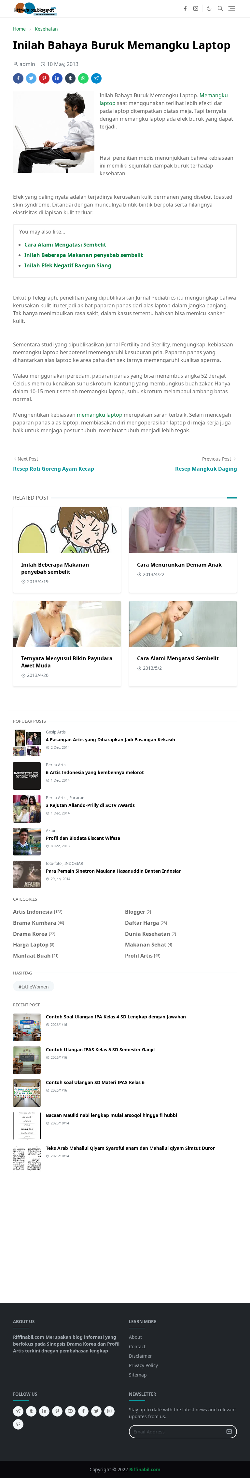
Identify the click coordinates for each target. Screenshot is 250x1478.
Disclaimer (140, 1356)
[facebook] (185, 8)
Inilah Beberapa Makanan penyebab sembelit (83, 255)
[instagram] (195, 8)
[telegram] (18, 1411)
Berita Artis (56, 765)
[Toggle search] (220, 8)
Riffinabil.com (144, 1469)
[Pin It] (44, 78)
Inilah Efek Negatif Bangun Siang (67, 265)
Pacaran (76, 797)
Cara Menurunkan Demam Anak (179, 564)
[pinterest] (57, 1411)
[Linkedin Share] (57, 78)
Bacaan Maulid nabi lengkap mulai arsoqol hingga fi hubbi (111, 1115)
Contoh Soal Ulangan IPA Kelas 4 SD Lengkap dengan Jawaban (116, 1017)
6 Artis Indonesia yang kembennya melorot (95, 772)
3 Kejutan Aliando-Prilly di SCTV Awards (90, 805)
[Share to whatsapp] (83, 78)
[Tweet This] (31, 78)
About (135, 1337)
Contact (137, 1346)
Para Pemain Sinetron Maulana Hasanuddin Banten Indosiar (113, 871)
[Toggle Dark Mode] (209, 8)
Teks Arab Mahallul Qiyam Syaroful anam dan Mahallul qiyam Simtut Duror (130, 1148)
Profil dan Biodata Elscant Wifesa (83, 838)
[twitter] (96, 1411)
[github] (18, 1424)
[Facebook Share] (18, 78)
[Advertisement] (125, 1233)
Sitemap (138, 1375)
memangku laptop (99, 414)
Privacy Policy (143, 1365)
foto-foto (54, 863)
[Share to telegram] (96, 78)
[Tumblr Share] (70, 78)
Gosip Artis (56, 732)
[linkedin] (44, 1411)
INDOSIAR (73, 863)
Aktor (51, 830)
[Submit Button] (229, 1432)
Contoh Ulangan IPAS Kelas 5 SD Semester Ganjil (100, 1049)
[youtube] (70, 1411)
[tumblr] (31, 1411)
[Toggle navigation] (231, 8)
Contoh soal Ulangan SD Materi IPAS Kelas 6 (95, 1082)
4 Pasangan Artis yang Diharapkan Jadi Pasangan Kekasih (110, 739)
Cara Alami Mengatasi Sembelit (65, 244)
